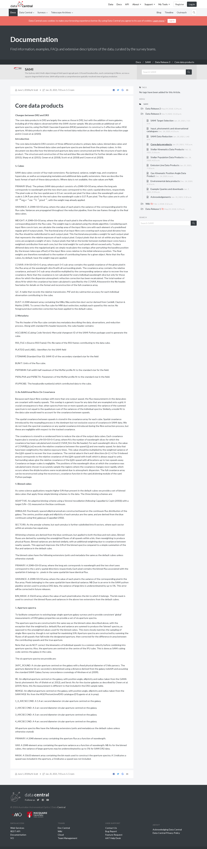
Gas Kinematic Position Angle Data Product (166, 174)
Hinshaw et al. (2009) (87, 672)
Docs (119, 4)
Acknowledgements (171, 197)
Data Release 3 (162, 62)
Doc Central (64, 828)
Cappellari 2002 (55, 517)
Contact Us (111, 828)
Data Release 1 (165, 209)
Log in (192, 4)
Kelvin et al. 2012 (51, 682)
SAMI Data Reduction (168, 138)
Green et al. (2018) (51, 157)
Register (179, 4)
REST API (15, 831)
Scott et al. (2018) (70, 157)
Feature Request (113, 834)
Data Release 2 (163, 108)
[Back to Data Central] (21, 4)
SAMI (148, 62)
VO (12, 838)
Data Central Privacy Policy (166, 833)
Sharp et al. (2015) (32, 157)
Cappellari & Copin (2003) (108, 500)
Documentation (18, 834)
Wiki (159, 203)
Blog (159, 12)
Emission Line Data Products (169, 166)
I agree (171, 21)
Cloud (61, 834)
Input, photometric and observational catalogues (167, 130)
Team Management (67, 838)
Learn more (159, 20)
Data (110, 4)
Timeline (169, 12)
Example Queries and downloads (168, 190)
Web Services (17, 828)
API (127, 4)
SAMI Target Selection (168, 122)
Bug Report (111, 831)
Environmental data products (170, 182)
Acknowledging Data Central (167, 829)
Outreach (182, 12)
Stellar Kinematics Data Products (169, 151)
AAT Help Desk (113, 838)
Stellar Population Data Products (169, 159)
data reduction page (117, 130)
